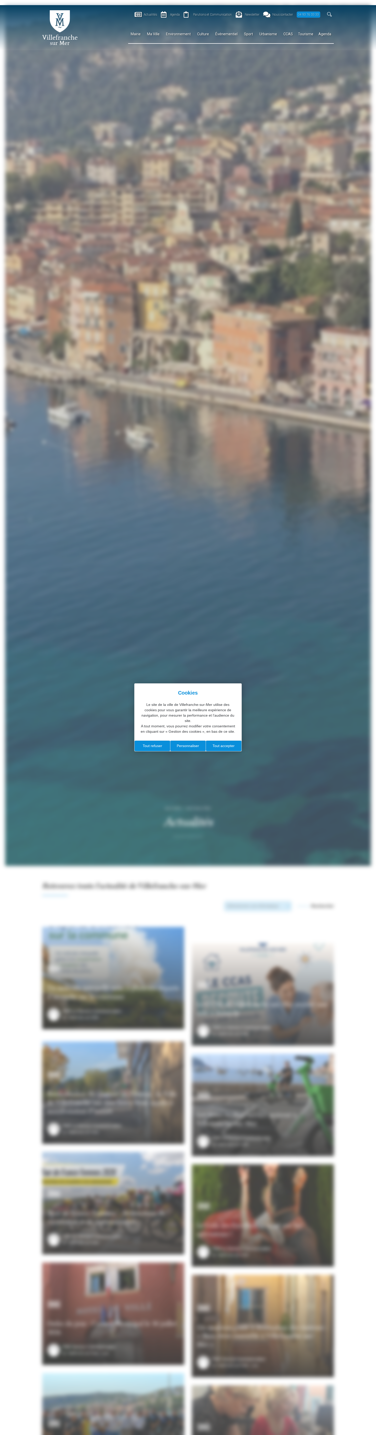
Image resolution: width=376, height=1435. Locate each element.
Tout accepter (224, 746)
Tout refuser (152, 746)
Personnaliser (188, 746)
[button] (329, 14)
